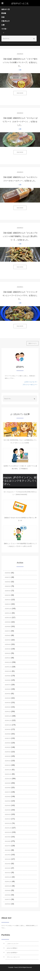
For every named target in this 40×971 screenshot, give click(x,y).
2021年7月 (8, 846)
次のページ (32, 343)
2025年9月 (8, 622)
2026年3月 (8, 595)
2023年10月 (8, 725)
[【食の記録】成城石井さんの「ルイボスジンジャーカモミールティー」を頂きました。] (20, 195)
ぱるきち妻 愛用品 (11, 952)
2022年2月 (8, 814)
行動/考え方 (5, 21)
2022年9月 (8, 783)
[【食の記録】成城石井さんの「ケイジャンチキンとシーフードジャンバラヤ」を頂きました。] (20, 313)
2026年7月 (8, 577)
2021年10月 (8, 832)
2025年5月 (8, 640)
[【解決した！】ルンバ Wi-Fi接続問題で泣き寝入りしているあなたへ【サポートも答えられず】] (20, 533)
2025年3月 (8, 649)
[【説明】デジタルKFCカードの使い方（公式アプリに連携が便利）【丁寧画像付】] (20, 455)
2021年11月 (8, 828)
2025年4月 (8, 644)
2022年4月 (8, 805)
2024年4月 (8, 698)
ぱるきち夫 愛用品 (11, 948)
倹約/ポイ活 (5, 9)
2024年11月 (8, 667)
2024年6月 (8, 689)
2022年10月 (8, 778)
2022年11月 (8, 774)
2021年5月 (8, 854)
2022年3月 (8, 810)
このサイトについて (30, 382)
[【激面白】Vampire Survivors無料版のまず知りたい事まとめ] (20, 507)
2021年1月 (8, 872)
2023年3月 (8, 756)
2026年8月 (8, 573)
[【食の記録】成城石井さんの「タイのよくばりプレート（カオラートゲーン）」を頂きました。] (20, 139)
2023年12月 (8, 716)
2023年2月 (8, 760)
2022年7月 (8, 792)
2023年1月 (8, 765)
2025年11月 (8, 613)
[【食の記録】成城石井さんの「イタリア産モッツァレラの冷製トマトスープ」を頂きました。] (20, 80)
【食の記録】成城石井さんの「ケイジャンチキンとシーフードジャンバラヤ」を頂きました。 (20, 295)
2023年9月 (8, 729)
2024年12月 (8, 662)
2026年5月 (8, 586)
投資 (3, 17)
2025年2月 (8, 653)
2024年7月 (8, 684)
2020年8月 (8, 895)
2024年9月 (8, 675)
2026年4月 (8, 590)
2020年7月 (8, 899)
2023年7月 (8, 738)
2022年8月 (8, 787)
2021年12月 (8, 823)
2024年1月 (8, 711)
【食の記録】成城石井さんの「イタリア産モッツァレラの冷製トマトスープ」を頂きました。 (20, 62)
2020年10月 (8, 886)
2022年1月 (8, 819)
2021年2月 (8, 868)
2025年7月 (8, 631)
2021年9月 (8, 837)
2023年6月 (8, 743)
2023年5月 (8, 747)
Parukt (16, 967)
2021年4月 (8, 859)
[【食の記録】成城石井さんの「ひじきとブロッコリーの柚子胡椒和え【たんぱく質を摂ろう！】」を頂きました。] (20, 254)
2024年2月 (8, 707)
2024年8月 (8, 680)
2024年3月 (8, 702)
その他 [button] (3, 29)
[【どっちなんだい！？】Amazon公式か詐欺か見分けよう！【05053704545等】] (20, 481)
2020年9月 (8, 890)
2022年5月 (8, 801)
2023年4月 (8, 752)
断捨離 (3, 13)
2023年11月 (8, 720)
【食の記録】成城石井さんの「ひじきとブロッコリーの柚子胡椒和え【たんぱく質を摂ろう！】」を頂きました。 (20, 236)
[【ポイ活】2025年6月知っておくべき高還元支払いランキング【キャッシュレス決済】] (20, 429)
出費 (3, 25)
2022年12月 (8, 769)
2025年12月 (8, 608)
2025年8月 (8, 626)
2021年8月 (8, 841)
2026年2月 (8, 599)
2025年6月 (8, 635)
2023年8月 (8, 734)
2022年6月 (8, 796)
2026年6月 (8, 582)
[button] (19, 33)
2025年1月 (8, 658)
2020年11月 (8, 881)
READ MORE (20, 93)
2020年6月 (8, 904)
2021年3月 (8, 863)
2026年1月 (8, 604)
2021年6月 (8, 850)
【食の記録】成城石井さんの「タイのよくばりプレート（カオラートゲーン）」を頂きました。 (20, 121)
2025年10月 (8, 617)
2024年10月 (8, 671)
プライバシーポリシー (30, 384)
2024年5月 (8, 693)
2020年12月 (8, 877)
